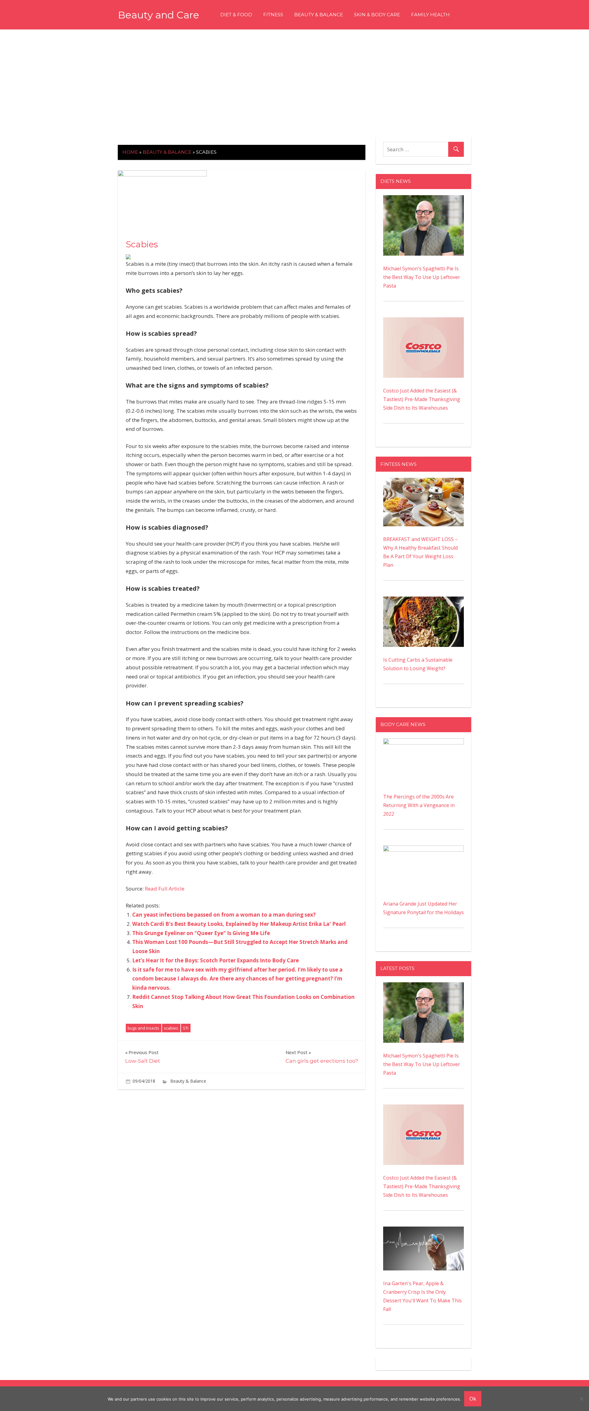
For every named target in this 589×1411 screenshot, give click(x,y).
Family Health (430, 14)
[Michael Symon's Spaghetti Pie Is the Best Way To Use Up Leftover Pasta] (423, 199)
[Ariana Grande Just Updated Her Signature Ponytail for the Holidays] (423, 849)
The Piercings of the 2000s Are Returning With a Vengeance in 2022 (419, 805)
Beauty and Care (158, 15)
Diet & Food (236, 14)
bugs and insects (143, 1028)
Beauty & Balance (318, 14)
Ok (472, 1398)
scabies (171, 1028)
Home (130, 152)
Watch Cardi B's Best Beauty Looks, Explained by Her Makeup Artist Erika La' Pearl (239, 923)
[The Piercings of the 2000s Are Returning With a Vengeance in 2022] (423, 742)
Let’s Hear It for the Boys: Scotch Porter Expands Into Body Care (215, 960)
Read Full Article (164, 888)
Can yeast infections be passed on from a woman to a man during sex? (224, 914)
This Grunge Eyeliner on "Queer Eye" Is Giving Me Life (201, 933)
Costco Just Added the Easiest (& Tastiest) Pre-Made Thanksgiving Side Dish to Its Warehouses (421, 399)
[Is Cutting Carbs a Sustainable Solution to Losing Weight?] (423, 600)
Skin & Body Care (377, 14)
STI (185, 1028)
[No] (581, 1399)
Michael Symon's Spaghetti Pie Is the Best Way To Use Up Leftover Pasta (421, 277)
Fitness (273, 14)
